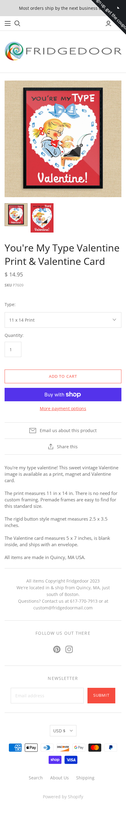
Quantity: (14, 335)
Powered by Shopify (63, 797)
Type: (10, 304)
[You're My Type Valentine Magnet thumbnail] (42, 218)
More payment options (63, 408)
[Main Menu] (8, 23)
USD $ (59, 731)
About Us (59, 778)
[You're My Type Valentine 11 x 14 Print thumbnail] (16, 214)
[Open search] (17, 23)
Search (36, 778)
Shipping (85, 778)
